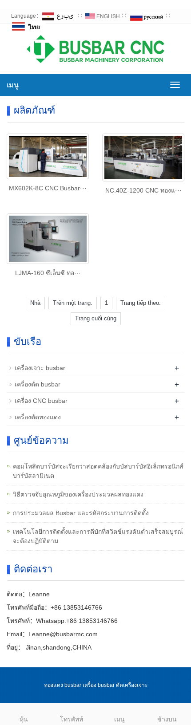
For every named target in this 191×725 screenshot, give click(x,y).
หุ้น (24, 719)
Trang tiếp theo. (140, 302)
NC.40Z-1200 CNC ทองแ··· (143, 190)
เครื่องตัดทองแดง (38, 417)
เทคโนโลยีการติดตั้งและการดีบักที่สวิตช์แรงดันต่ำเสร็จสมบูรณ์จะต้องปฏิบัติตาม (98, 536)
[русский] (146, 16)
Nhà (35, 302)
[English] (102, 16)
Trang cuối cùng (95, 318)
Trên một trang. (72, 302)
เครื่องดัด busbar (37, 384)
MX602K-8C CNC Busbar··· (48, 188)
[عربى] (58, 16)
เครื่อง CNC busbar (41, 400)
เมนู (13, 85)
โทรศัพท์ (71, 719)
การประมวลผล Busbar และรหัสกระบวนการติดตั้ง (81, 512)
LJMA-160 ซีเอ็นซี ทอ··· (48, 272)
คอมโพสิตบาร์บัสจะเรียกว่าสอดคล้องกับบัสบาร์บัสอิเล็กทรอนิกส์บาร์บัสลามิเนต (98, 471)
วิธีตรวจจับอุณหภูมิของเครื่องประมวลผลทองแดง (78, 494)
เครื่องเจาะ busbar (40, 367)
